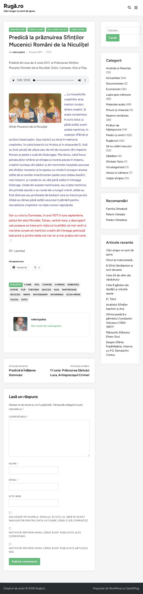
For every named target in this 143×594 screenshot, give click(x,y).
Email (14, 480)
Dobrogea (73, 284)
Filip (23, 289)
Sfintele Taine (114, 161)
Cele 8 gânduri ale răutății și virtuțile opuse (117, 289)
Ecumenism (113, 89)
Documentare (114, 83)
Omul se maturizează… (120, 260)
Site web (15, 496)
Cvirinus (60, 284)
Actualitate (113, 78)
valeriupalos (18, 52)
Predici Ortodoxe (116, 220)
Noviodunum (40, 294)
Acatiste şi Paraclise (118, 68)
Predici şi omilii (36, 29)
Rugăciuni (112, 140)
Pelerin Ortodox (115, 214)
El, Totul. (111, 299)
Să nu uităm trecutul (57, 29)
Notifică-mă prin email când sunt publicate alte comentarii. (45, 534)
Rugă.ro (14, 6)
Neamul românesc (117, 115)
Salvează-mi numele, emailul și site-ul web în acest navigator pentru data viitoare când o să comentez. (49, 518)
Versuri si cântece (117, 172)
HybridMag (132, 588)
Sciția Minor (73, 294)
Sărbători (111, 156)
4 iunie (27, 284)
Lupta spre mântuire (118, 94)
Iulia (56, 289)
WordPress (115, 588)
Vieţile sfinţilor (78, 29)
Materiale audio (17, 29)
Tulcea (14, 299)
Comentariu (19, 416)
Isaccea (46, 289)
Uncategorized (115, 167)
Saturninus (56, 294)
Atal (36, 284)
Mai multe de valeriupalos (46, 325)
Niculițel (15, 294)
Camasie (47, 284)
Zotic (24, 299)
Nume (14, 463)
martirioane (69, 289)
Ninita (26, 294)
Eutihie (14, 289)
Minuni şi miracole (117, 110)
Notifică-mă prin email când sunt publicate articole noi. (48, 550)
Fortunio (33, 289)
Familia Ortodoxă (116, 208)
